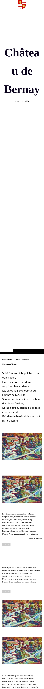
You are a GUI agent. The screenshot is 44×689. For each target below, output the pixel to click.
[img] (22, 181)
